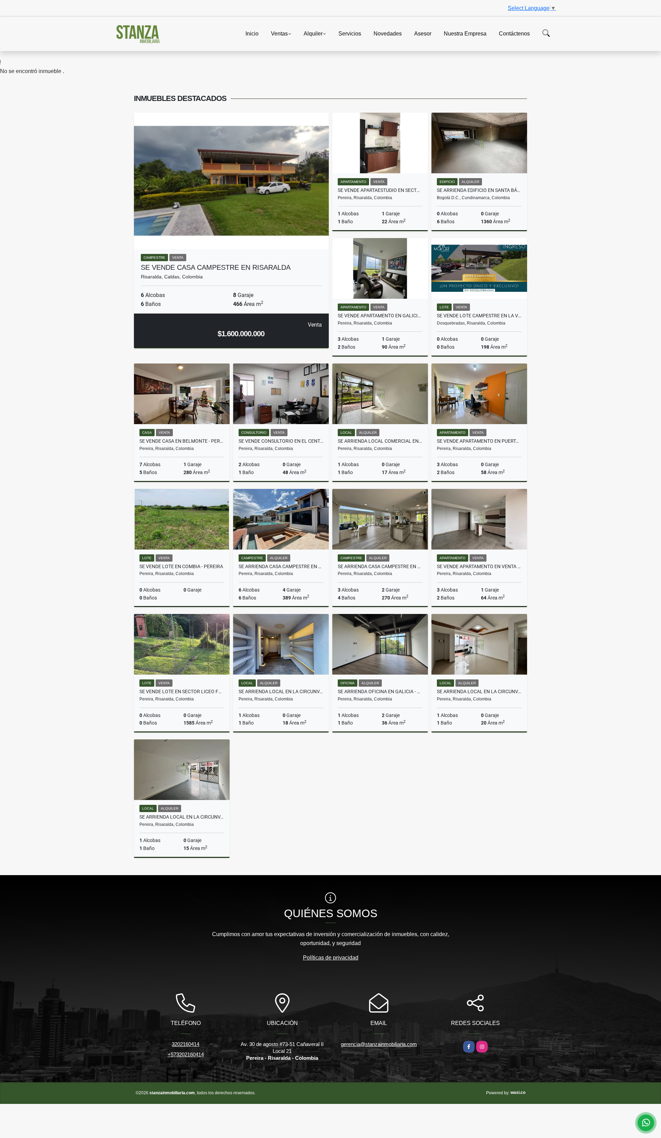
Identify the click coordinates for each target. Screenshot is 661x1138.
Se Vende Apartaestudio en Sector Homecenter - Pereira (380, 190)
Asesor (422, 33)
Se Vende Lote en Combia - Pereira (181, 566)
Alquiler (313, 33)
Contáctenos (514, 33)
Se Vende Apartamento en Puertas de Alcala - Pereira (479, 441)
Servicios (349, 33)
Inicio (252, 33)
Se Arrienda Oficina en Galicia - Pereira (380, 691)
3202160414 (185, 1044)
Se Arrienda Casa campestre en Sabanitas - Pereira (281, 566)
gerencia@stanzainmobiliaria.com (379, 1044)
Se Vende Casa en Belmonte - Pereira (181, 441)
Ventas (279, 33)
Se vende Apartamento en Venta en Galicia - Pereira (479, 566)
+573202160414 (186, 1054)
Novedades (388, 33)
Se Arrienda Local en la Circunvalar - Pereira (281, 691)
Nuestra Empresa (465, 33)
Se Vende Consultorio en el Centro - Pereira (281, 441)
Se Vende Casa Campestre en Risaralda (216, 267)
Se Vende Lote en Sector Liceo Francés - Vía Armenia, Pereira (181, 691)
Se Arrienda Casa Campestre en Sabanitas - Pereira (380, 566)
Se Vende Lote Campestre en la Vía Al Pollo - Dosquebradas (479, 315)
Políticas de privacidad (330, 958)
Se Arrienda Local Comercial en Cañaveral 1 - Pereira (380, 441)
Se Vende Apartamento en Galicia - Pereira (380, 315)
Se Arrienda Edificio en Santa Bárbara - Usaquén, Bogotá (479, 190)
